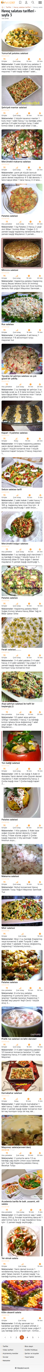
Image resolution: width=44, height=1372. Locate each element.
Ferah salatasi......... (11, 649)
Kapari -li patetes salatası (15, 433)
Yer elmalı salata (10, 1258)
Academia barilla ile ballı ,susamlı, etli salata (20, 1202)
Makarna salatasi (10, 876)
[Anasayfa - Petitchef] (3, 7)
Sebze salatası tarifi (12, 489)
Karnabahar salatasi (12, 1093)
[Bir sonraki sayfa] (38, 1337)
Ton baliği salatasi (11, 763)
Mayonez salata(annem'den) (16, 1147)
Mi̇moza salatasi (10, 270)
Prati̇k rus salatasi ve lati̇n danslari (19, 1039)
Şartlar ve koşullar (32, 1353)
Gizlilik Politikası (31, 1350)
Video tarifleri (8, 1350)
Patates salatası (10, 598)
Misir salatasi (8, 928)
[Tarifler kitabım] (20, 2)
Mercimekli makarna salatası (16, 161)
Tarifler (5, 1346)
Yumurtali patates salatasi (15, 53)
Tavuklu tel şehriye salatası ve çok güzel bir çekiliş (19, 377)
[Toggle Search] (33, 2)
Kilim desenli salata (11, 1312)
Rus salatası (8, 324)
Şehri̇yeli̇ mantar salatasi (14, 107)
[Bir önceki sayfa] (5, 1337)
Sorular (5, 1357)
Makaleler (6, 1361)
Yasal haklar (29, 1357)
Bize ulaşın (29, 1346)
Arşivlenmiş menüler (10, 1353)
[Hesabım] (26, 2)
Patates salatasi (10, 216)
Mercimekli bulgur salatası (15, 543)
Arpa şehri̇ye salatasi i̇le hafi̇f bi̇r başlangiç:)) (18, 705)
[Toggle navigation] (40, 2)
